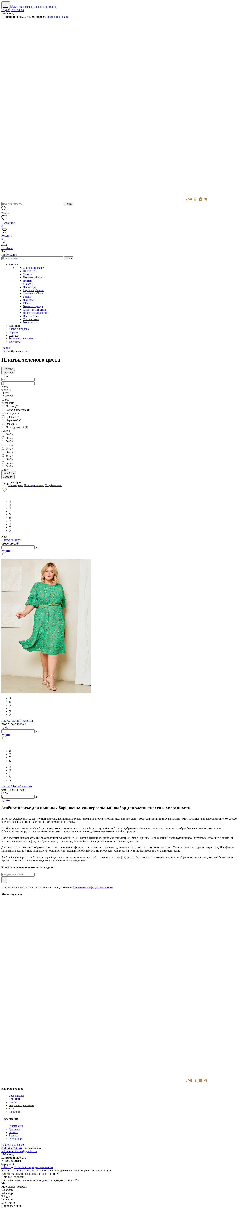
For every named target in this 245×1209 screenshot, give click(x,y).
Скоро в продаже (33, 267)
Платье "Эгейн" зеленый (16, 786)
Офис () (11, 423)
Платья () (12, 406)
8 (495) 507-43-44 (11, 1148)
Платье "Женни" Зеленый (17, 720)
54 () (9, 448)
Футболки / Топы (33, 293)
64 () (9, 466)
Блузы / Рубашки (33, 290)
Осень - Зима (31, 319)
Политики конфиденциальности (93, 887)
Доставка (14, 1129)
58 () (9, 455)
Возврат (13, 1135)
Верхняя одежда (33, 306)
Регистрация (9, 254)
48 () (9, 437)
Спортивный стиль (34, 309)
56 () (9, 452)
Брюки (27, 296)
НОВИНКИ (30, 270)
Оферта (6, 1167)
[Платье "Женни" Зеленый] (46, 692)
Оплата (13, 1132)
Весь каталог (31, 322)
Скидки (27, 274)
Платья (27, 280)
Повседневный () (17, 427)
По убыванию (53, 485)
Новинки (14, 1098)
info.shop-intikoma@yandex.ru (19, 1151)
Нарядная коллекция (35, 312)
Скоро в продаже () (18, 409)
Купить (5, 550)
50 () (9, 441)
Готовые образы (33, 277)
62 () (9, 462)
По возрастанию (34, 485)
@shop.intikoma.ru (58, 16)
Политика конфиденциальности (33, 1167)
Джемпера (29, 287)
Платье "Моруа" (11, 539)
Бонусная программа (21, 1105)
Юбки (26, 303)
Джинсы (28, 299)
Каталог (13, 264)
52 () (9, 444)
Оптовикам (16, 1138)
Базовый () (13, 416)
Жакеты (28, 283)
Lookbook (14, 1111)
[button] (122, 247)
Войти (5, 251)
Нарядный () (14, 420)
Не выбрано (16, 482)
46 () (9, 434)
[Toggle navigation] (5, 5)
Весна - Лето (31, 315)
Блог (11, 1108)
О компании (16, 1125)
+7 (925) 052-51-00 (12, 10)
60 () (9, 459)
